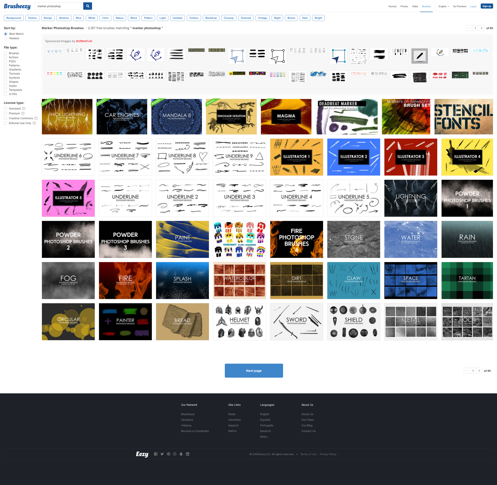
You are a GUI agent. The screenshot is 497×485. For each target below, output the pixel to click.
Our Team (308, 419)
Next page (254, 371)
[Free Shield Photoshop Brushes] (353, 321)
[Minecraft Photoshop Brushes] (239, 239)
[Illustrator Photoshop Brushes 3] (410, 157)
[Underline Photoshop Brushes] (125, 198)
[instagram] (174, 454)
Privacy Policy (328, 454)
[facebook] (155, 454)
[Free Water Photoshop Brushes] (410, 239)
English (264, 414)
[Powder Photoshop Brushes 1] (467, 198)
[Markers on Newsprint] (406, 117)
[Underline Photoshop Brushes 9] (239, 157)
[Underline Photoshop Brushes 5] (353, 198)
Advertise (234, 419)
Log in (473, 6)
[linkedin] (187, 454)
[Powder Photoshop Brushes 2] (68, 239)
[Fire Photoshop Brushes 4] (296, 239)
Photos (404, 6)
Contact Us (309, 431)
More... (264, 436)
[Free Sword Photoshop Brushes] (296, 321)
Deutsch (265, 431)
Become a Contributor (195, 431)
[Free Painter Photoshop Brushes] (125, 321)
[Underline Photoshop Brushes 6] (68, 157)
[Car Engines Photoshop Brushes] (121, 117)
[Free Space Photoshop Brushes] (410, 280)
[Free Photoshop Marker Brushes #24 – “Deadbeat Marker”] (346, 117)
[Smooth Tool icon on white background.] (419, 56)
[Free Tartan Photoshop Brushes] (467, 280)
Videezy (186, 425)
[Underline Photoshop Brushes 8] (182, 157)
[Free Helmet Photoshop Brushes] (239, 321)
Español (265, 419)
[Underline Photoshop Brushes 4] (296, 198)
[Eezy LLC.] (142, 454)
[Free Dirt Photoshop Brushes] (296, 280)
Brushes (426, 6)
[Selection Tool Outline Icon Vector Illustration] (277, 56)
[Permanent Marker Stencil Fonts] (463, 117)
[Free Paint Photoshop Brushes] (182, 239)
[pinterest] (168, 454)
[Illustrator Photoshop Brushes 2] (353, 157)
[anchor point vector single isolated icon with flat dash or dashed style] (440, 52)
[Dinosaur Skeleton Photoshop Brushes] (231, 117)
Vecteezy (187, 419)
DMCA (232, 431)
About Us (308, 414)
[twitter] (162, 454)
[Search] (87, 6)
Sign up (487, 6)
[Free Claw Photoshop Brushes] (353, 280)
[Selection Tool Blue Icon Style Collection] (237, 56)
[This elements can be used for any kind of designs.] (359, 56)
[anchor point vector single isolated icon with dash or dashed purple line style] (135, 54)
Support (233, 425)
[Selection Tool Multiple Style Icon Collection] (54, 50)
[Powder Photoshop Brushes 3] (125, 239)
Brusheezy (188, 414)
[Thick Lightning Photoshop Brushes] (67, 117)
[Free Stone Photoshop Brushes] (353, 239)
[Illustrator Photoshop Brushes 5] (68, 198)
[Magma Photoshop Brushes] (286, 117)
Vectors (392, 6)
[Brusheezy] (17, 6)
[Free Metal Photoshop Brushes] (410, 321)
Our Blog (307, 425)
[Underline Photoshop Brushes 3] (239, 198)
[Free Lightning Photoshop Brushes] (410, 198)
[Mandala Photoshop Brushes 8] (176, 117)
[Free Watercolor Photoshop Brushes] (239, 280)
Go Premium (459, 6)
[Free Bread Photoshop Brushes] (182, 321)
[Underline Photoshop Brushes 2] (182, 198)
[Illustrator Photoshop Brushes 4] (467, 157)
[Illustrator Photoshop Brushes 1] (296, 157)
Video (415, 6)
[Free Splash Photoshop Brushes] (182, 280)
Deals (231, 414)
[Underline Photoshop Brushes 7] (125, 157)
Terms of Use (308, 454)
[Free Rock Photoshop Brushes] (467, 321)
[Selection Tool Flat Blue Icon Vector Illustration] (338, 56)
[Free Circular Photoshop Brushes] (68, 321)
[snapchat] (181, 454)
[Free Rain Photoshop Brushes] (467, 239)
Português (266, 425)
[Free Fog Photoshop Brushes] (68, 280)
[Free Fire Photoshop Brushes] (125, 280)
